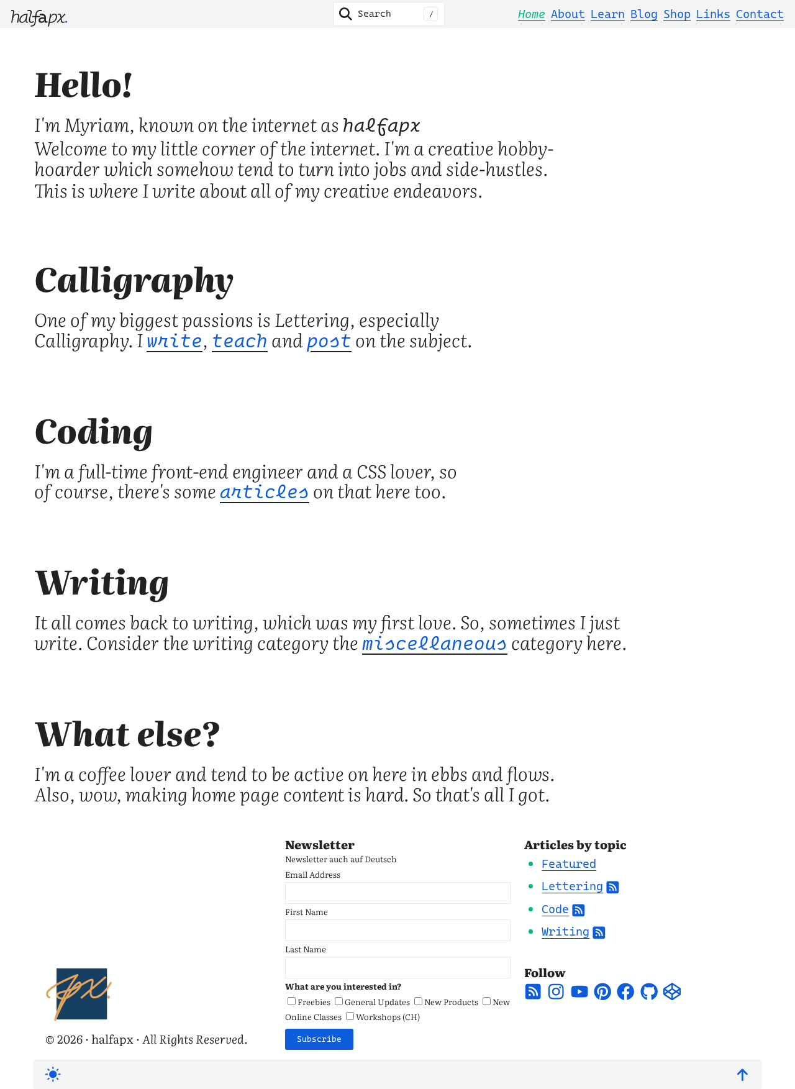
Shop (677, 14)
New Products (451, 1001)
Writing (565, 931)
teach (240, 341)
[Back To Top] (742, 1075)
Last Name (305, 948)
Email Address (312, 874)
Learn (608, 14)
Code (555, 909)
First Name (306, 911)
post (329, 341)
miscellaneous (434, 643)
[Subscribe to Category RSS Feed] (613, 886)
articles (264, 492)
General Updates (377, 1001)
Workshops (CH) (388, 1016)
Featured (569, 863)
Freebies (314, 1001)
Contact (760, 14)
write (174, 341)
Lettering (572, 886)
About (568, 14)
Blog (644, 14)
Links (713, 14)
